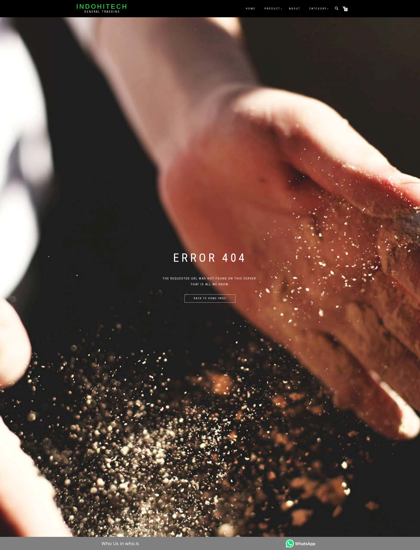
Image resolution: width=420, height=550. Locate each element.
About (294, 8)
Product (272, 8)
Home (251, 8)
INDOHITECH (102, 7)
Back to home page (210, 298)
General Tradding (102, 11)
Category (318, 8)
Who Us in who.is (120, 543)
